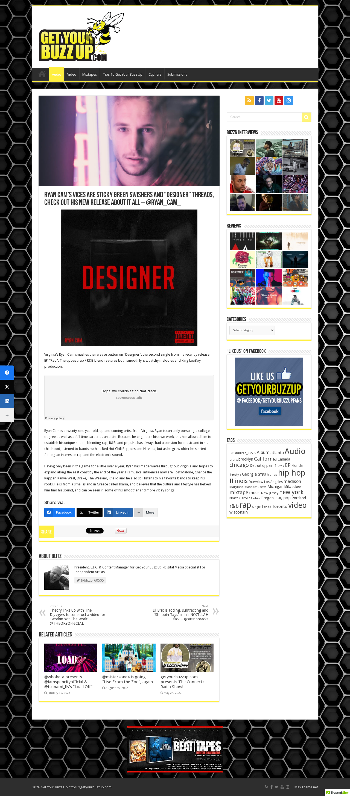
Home (42, 73)
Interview (256, 482)
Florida (297, 465)
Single (256, 507)
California (265, 459)
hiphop (272, 474)
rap (245, 505)
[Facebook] (259, 100)
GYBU (262, 474)
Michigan (275, 486)
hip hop (291, 472)
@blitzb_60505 (245, 453)
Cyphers (154, 74)
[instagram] (288, 100)
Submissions (177, 74)
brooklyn (245, 459)
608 (231, 453)
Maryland (236, 487)
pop (287, 498)
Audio (56, 74)
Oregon (267, 498)
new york (291, 492)
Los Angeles (273, 482)
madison (292, 481)
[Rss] (249, 100)
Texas (266, 506)
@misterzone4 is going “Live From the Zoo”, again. (128, 679)
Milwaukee (292, 487)
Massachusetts (255, 487)
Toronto (279, 506)
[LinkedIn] (7, 401)
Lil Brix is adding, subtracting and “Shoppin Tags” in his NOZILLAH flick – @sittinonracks (180, 613)
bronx (233, 459)
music (254, 492)
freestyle (235, 474)
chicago (239, 465)
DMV (281, 466)
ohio (256, 498)
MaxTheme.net (306, 787)
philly (278, 498)
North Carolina (240, 498)
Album (263, 452)
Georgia (249, 474)
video (297, 505)
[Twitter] (269, 100)
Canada (284, 459)
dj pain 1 (269, 465)
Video (71, 74)
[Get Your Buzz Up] (80, 36)
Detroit (255, 465)
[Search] (306, 117)
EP (288, 465)
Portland (298, 498)
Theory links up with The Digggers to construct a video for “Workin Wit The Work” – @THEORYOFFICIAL (77, 615)
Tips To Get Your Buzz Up (122, 74)
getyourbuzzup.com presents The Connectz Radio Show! (182, 681)
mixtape (238, 492)
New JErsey (269, 493)
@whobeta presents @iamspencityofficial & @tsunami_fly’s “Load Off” (68, 681)
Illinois (238, 480)
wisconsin (238, 512)
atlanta (277, 452)
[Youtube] (279, 100)
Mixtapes (89, 74)
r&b (234, 506)
